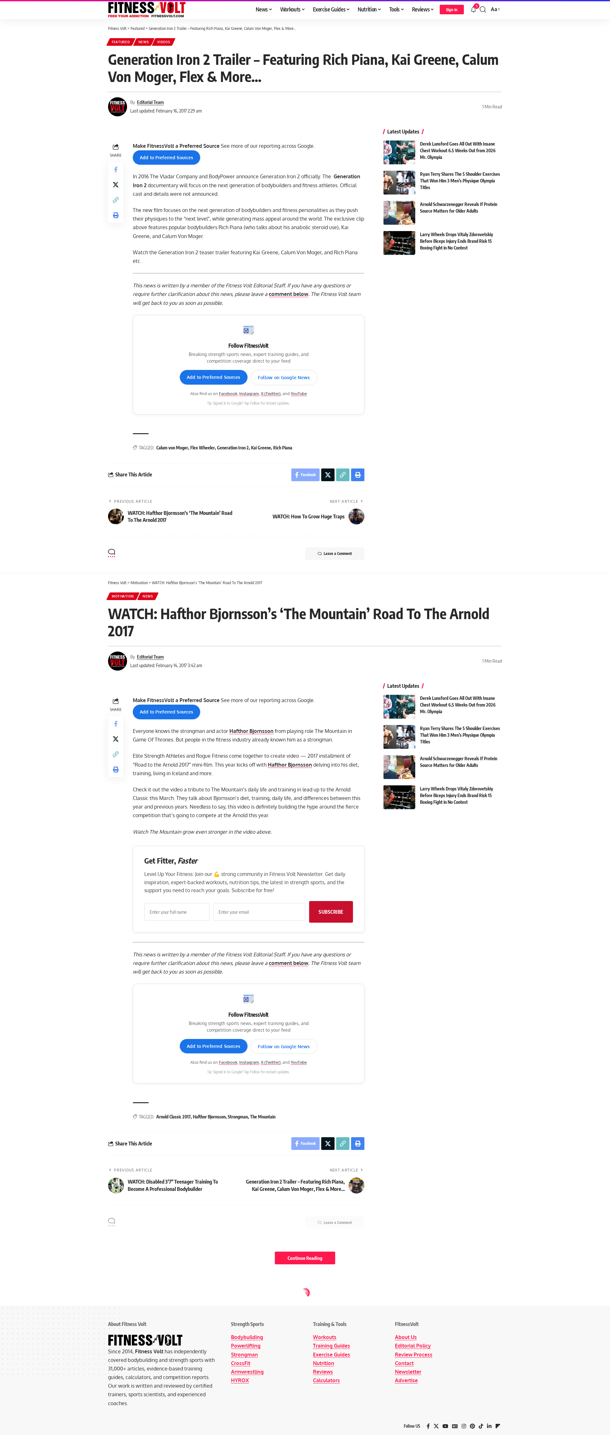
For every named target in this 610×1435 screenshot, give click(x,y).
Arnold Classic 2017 (173, 1116)
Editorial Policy (413, 1346)
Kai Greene (261, 447)
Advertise (406, 1380)
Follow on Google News (284, 377)
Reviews (323, 1372)
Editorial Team (150, 102)
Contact (404, 1363)
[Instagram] (464, 1426)
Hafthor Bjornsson (251, 731)
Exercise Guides (331, 1354)
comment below (288, 294)
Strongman (238, 1116)
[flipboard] (498, 1426)
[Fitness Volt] (147, 9)
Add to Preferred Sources (166, 157)
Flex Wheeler (202, 447)
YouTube (299, 393)
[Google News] (455, 1426)
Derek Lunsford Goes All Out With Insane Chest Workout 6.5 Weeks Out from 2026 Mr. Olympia (458, 150)
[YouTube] (445, 1426)
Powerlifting (246, 1346)
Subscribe (331, 912)
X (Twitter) (271, 393)
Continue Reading (305, 1258)
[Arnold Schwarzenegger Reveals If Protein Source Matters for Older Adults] (399, 213)
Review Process (413, 1354)
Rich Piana (282, 447)
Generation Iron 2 (233, 447)
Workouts (324, 1337)
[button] (452, 9)
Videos (163, 42)
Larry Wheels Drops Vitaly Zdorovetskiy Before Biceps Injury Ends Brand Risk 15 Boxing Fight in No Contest (456, 241)
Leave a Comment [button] (338, 553)
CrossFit (240, 1363)
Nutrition (323, 1363)
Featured (121, 42)
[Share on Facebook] (115, 169)
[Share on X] (115, 184)
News (144, 42)
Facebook (228, 393)
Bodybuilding (247, 1337)
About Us (406, 1337)
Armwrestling (247, 1372)
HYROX (240, 1380)
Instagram (249, 393)
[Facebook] (428, 1426)
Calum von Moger (172, 447)
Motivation (123, 596)
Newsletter (408, 1372)
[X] (436, 1426)
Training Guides (331, 1346)
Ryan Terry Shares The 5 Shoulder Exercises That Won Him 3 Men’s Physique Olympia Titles (460, 180)
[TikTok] (481, 1426)
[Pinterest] (472, 1426)
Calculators (326, 1380)
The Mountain (262, 1116)
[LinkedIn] (489, 1426)
